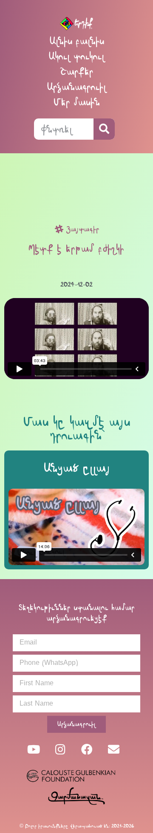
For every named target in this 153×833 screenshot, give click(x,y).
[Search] (104, 129)
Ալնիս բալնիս (76, 41)
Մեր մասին (77, 102)
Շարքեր (76, 71)
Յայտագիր (82, 229)
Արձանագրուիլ (76, 87)
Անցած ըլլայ (76, 468)
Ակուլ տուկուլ (76, 56)
